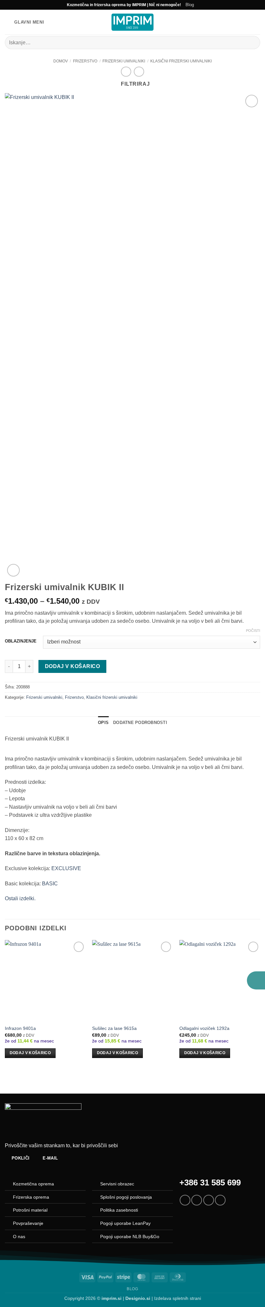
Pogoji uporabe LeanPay (125, 1223)
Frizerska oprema (31, 1197)
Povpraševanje (28, 1223)
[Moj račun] (246, 22)
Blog (190, 4)
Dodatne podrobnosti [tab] (140, 722)
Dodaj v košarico (72, 666)
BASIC (50, 883)
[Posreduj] (252, 42)
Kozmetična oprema (33, 1183)
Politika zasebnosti (119, 1210)
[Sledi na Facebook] (185, 1200)
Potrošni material (30, 1210)
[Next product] (126, 72)
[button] (24, 22)
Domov (60, 61)
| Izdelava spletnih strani (163, 1298)
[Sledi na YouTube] (220, 1200)
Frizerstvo (85, 61)
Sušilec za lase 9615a (114, 1028)
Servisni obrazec (117, 1183)
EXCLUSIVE (66, 868)
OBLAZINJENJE (21, 641)
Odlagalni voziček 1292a (204, 1028)
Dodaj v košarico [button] (30, 1053)
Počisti (253, 630)
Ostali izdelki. (20, 898)
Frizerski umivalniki (123, 61)
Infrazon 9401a (20, 1028)
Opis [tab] (103, 722)
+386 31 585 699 (210, 1182)
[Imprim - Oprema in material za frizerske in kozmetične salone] (132, 22)
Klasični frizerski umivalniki (181, 61)
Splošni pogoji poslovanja (126, 1197)
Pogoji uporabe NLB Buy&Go (129, 1236)
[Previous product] (139, 72)
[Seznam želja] (235, 22)
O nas (19, 1236)
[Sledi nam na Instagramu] (196, 1200)
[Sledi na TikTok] (208, 1200)
